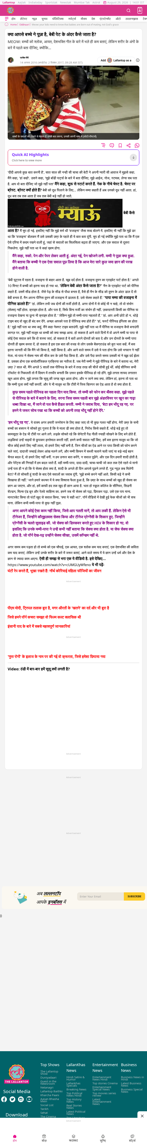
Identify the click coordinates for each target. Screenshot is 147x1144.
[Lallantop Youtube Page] (29, 1099)
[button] (139, 10)
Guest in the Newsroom (48, 1082)
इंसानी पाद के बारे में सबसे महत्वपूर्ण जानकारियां (39, 626)
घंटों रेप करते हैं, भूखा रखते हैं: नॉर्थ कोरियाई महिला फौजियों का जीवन (54, 570)
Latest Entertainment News (101, 1101)
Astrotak (97, 2)
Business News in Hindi (132, 1078)
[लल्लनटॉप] (10, 10)
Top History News (74, 1100)
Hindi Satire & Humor (75, 1078)
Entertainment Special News (101, 1088)
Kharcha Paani (49, 1095)
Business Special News (132, 1090)
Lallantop (8, 2)
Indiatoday (35, 2)
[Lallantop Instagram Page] (21, 1099)
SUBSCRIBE (134, 896)
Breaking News (76, 1089)
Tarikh (44, 1109)
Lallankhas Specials (73, 1084)
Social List (46, 1105)
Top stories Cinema (105, 1083)
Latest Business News (131, 1084)
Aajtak (22, 2)
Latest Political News (75, 1113)
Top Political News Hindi (74, 1094)
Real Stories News (74, 1106)
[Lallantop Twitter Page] (12, 1099)
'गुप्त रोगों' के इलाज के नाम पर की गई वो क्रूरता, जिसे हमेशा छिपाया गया (56, 656)
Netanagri (46, 1087)
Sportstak (51, 2)
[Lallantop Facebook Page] (4, 1099)
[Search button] (129, 10)
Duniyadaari (48, 1077)
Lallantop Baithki (51, 1091)
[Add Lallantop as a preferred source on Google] (116, 60)
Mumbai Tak (82, 2)
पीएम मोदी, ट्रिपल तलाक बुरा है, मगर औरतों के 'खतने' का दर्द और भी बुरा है (58, 607)
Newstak (65, 2)
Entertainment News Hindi (101, 1078)
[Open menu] (6, 18)
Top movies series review (104, 1094)
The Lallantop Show (49, 1072)
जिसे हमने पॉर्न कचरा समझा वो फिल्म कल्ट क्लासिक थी (44, 617)
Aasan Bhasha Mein (49, 1100)
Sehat (44, 1113)
